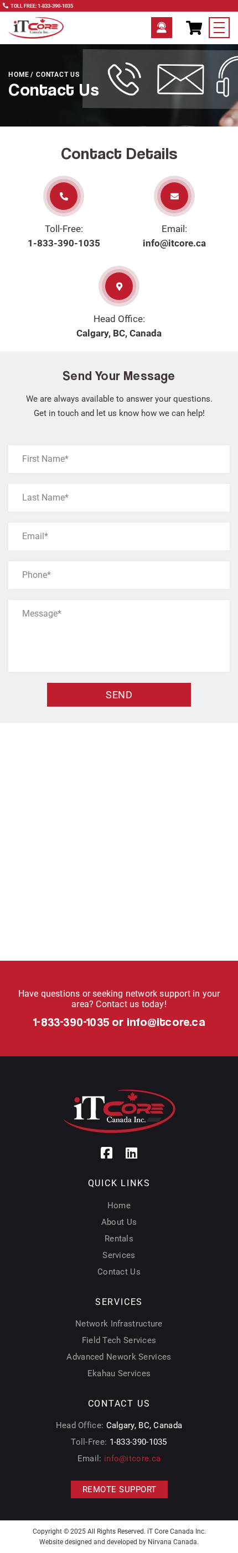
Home (18, 74)
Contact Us (119, 1272)
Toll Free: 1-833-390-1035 (42, 6)
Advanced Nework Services (118, 1357)
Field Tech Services (119, 1340)
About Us (119, 1222)
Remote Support (161, 27)
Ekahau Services (119, 1373)
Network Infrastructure (119, 1324)
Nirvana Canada (172, 1542)
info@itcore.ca (174, 243)
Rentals (119, 1239)
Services (118, 1255)
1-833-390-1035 (64, 243)
